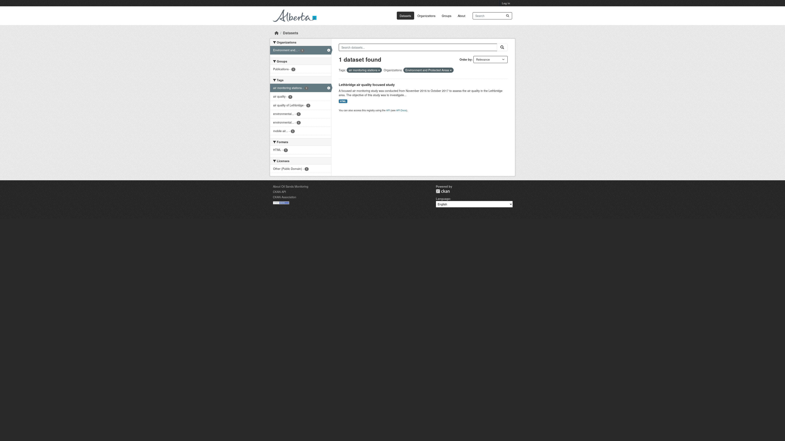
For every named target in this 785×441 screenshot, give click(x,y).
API (388, 110)
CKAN (443, 191)
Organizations (426, 16)
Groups (446, 16)
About (461, 16)
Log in (506, 3)
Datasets (405, 16)
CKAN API (279, 192)
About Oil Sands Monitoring (290, 186)
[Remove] (379, 70)
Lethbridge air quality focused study (367, 84)
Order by (466, 59)
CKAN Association (284, 197)
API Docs (401, 110)
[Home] (277, 32)
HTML (343, 101)
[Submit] (508, 15)
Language (443, 199)
